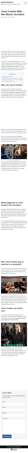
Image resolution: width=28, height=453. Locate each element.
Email (4, 407)
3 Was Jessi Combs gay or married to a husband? (12, 79)
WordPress (18, 446)
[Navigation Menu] (25, 3)
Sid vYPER (4, 17)
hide (15, 74)
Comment (4, 418)
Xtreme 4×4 (11, 95)
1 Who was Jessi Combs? (7, 76)
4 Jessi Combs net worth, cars (8, 81)
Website (4, 412)
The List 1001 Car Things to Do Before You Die (16, 132)
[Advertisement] (14, 36)
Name (4, 401)
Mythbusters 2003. (13, 68)
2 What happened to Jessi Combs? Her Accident (12, 78)
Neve (8, 446)
